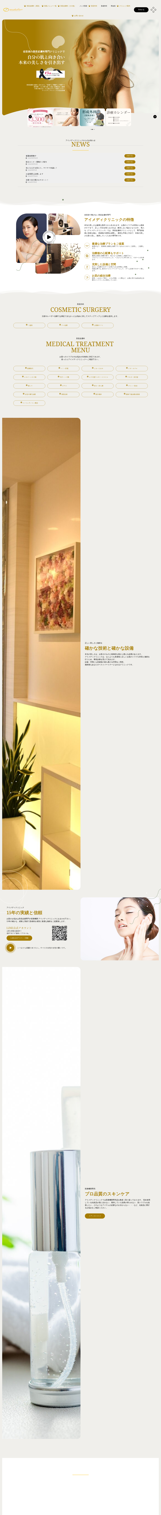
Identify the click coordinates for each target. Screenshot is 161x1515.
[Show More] (40, 117)
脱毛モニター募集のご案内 (36, 161)
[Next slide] (155, 116)
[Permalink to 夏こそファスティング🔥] (133, 1500)
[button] (90, 129)
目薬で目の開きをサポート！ (37, 180)
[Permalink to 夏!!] (98, 1500)
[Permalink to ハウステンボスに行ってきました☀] (64, 1500)
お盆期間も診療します (34, 174)
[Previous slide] (30, 116)
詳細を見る (130, 156)
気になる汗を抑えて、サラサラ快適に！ (41, 168)
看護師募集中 (31, 155)
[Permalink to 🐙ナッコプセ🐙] (30, 1500)
